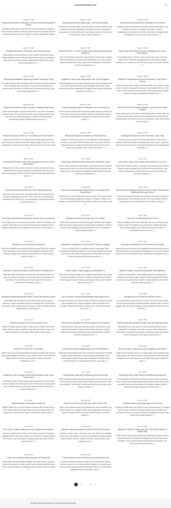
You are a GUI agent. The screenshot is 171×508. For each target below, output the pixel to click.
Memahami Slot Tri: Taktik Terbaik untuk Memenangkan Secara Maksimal (85, 52)
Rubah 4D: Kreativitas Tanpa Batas (28, 349)
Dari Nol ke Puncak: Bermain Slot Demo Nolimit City (85, 403)
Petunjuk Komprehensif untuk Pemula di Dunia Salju (142, 244)
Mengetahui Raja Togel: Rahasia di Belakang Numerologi (142, 375)
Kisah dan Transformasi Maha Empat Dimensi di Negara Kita (28, 271)
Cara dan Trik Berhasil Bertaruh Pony (142, 218)
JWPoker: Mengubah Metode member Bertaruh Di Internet (85, 429)
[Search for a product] (166, 5)
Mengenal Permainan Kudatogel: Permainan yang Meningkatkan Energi (28, 24)
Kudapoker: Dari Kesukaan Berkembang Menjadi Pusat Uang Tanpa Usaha (28, 376)
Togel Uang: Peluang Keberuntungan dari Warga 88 (28, 458)
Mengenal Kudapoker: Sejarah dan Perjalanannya (85, 136)
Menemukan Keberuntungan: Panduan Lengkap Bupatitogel (28, 107)
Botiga (73, 503)
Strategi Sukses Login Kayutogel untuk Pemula (142, 403)
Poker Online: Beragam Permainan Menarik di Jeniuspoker (85, 323)
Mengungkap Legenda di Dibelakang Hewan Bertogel (85, 375)
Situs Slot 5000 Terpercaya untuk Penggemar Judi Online (142, 349)
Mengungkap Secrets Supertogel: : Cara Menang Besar (85, 23)
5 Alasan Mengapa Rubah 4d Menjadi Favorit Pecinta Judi (85, 107)
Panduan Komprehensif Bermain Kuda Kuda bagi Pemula (28, 190)
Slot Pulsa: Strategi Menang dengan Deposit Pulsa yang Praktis (28, 218)
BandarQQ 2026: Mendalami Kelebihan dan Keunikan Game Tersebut (142, 108)
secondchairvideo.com (85, 5)
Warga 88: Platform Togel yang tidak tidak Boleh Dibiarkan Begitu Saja (142, 430)
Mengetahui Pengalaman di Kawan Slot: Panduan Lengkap (85, 244)
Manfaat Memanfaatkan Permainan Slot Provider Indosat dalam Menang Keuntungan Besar (142, 191)
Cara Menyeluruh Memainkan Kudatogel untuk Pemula (142, 23)
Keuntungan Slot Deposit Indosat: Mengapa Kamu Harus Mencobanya (142, 52)
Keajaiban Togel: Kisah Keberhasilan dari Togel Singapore (85, 79)
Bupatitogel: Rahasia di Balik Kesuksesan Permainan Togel (85, 162)
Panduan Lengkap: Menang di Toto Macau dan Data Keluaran (28, 136)
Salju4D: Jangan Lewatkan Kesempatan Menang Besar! (142, 271)
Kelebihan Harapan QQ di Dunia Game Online (28, 323)
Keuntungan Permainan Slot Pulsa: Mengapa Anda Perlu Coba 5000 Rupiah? (28, 163)
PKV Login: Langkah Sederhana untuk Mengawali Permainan (28, 429)
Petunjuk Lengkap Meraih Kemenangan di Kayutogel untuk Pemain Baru (85, 191)
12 (90, 484)
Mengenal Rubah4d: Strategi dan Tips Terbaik (85, 218)
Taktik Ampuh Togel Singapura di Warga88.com (85, 271)
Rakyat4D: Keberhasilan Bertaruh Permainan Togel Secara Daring (142, 80)
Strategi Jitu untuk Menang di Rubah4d (28, 244)
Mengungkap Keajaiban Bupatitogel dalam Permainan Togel (28, 79)
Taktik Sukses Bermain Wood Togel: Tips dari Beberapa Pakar (142, 323)
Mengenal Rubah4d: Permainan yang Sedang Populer (28, 51)
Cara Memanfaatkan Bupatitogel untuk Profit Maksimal (85, 349)
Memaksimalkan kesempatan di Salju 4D (28, 403)
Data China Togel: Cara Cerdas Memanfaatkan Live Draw (142, 162)
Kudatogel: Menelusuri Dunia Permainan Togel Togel (142, 136)
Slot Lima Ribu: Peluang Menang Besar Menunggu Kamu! (85, 297)
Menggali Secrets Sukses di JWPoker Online (142, 297)
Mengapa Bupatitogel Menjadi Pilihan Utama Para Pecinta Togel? (28, 297)
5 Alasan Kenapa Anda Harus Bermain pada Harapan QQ (85, 458)
